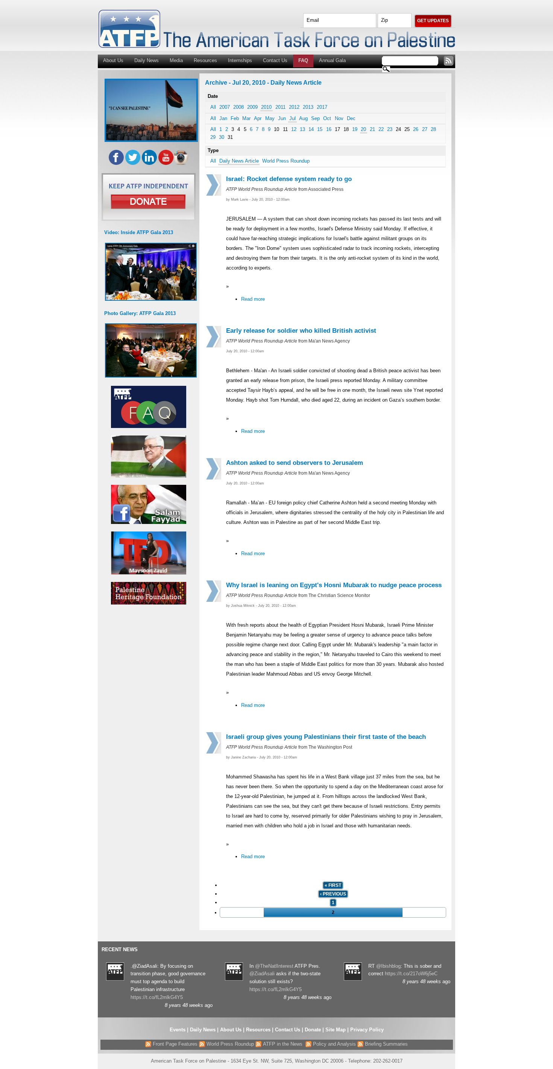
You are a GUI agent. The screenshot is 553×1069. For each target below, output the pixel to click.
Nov (339, 118)
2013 (308, 107)
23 (389, 129)
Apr (257, 118)
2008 (238, 107)
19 (354, 129)
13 (302, 129)
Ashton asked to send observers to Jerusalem (294, 462)
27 (424, 129)
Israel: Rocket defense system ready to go (289, 179)
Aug (303, 118)
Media (176, 60)
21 (372, 129)
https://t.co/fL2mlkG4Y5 (157, 997)
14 (311, 129)
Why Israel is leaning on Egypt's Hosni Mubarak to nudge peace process (334, 585)
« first (333, 885)
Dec (351, 118)
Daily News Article (239, 161)
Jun (282, 118)
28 (433, 129)
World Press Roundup (286, 161)
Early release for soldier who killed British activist (301, 330)
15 (319, 129)
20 (363, 129)
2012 (294, 107)
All (213, 107)
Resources (205, 60)
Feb (235, 118)
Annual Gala (332, 60)
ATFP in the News (282, 1044)
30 (221, 137)
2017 (322, 107)
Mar (246, 118)
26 (415, 129)
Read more (253, 299)
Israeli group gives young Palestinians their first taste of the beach (326, 736)
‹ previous (333, 894)
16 (328, 129)
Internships (240, 60)
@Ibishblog (388, 966)
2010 (266, 107)
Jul (292, 118)
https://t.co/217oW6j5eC (411, 973)
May (270, 118)
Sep (315, 118)
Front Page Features (174, 1044)
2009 (252, 107)
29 (213, 137)
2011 (280, 107)
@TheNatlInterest (274, 966)
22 (381, 129)
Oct (327, 118)
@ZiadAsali (262, 973)
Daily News (146, 60)
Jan (223, 118)
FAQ (303, 60)
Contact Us (275, 60)
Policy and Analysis (333, 1044)
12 (293, 129)
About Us (113, 60)
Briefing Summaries (385, 1044)
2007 (224, 107)
